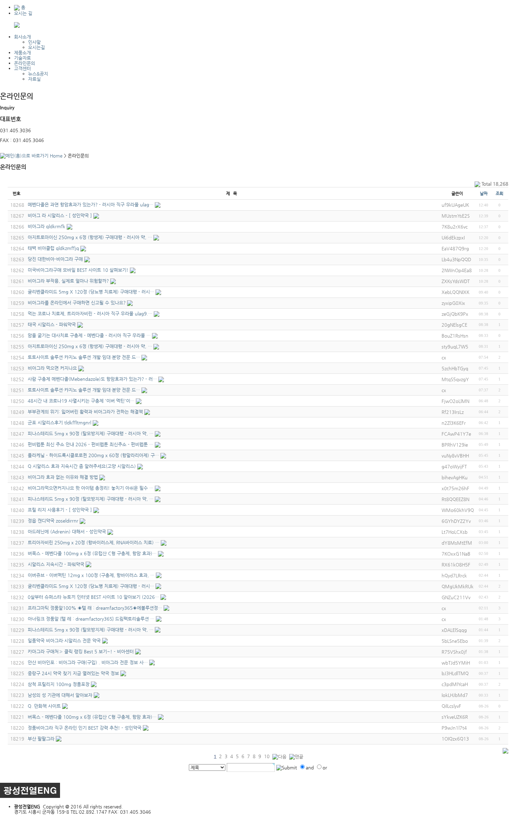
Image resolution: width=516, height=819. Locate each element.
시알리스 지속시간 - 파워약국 (56, 564)
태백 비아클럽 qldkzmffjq (53, 248)
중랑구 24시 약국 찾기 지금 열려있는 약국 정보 (73, 673)
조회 (499, 193)
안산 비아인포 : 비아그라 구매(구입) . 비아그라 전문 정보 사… (88, 662)
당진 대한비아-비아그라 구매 (55, 259)
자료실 (34, 79)
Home (55, 155)
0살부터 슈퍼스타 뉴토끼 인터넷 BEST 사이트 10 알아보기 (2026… (93, 597)
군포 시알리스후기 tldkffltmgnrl (59, 422)
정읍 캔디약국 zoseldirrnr (53, 520)
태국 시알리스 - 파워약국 (52, 324)
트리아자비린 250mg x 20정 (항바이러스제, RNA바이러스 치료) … (93, 542)
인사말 (34, 42)
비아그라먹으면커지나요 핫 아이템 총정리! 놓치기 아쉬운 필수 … (90, 488)
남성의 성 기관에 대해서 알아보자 (60, 695)
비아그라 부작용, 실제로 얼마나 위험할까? (68, 280)
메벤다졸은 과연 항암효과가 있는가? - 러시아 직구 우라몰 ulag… (90, 204)
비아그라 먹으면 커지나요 (52, 368)
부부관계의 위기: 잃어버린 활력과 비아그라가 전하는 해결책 (85, 411)
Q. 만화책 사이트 (44, 706)
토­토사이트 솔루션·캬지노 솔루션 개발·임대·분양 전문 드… (84, 357)
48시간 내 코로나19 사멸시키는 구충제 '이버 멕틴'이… (81, 400)
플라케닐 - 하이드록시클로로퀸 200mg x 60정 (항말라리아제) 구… (93, 455)
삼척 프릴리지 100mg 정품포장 (59, 684)
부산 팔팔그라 (41, 738)
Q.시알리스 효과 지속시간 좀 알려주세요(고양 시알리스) (82, 466)
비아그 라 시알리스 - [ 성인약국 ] (60, 215)
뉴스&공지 (38, 73)
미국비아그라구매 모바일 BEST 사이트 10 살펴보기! (78, 270)
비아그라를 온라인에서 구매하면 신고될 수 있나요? (77, 302)
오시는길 (36, 47)
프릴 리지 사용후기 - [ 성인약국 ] (60, 509)
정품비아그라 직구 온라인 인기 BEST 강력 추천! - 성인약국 (84, 727)
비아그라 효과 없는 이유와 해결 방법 (63, 477)
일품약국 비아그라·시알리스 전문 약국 (64, 640)
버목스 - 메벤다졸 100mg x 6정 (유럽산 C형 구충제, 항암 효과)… (92, 553)
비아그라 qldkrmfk (46, 226)
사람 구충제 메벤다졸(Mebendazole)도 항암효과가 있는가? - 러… (92, 379)
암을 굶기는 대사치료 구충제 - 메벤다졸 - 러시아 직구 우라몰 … (89, 335)
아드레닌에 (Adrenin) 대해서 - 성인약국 (67, 531)
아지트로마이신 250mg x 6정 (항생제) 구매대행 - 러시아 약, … (90, 237)
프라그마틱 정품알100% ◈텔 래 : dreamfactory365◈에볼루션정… (95, 607)
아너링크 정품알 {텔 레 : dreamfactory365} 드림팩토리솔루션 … (91, 618)
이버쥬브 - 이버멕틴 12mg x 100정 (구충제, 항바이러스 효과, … (91, 575)
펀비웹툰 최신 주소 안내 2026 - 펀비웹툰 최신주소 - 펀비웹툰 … (90, 444)
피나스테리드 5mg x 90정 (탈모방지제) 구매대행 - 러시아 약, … (90, 433)
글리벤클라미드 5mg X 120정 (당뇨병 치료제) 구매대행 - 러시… (91, 291)
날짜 (484, 193)
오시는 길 (23, 13)
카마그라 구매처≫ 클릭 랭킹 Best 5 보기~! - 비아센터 (81, 651)
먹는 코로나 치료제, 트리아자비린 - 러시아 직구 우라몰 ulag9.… (90, 313)
